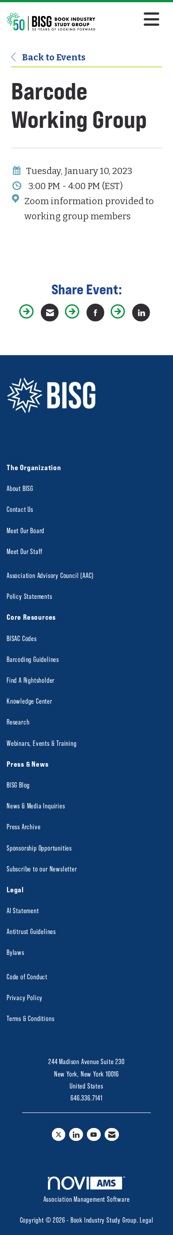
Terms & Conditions (30, 1018)
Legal (146, 1219)
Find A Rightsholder (31, 680)
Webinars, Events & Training (42, 743)
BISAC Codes (22, 638)
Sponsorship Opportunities (39, 847)
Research (18, 721)
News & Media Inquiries (36, 805)
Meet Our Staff (25, 551)
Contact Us (20, 509)
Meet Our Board (25, 530)
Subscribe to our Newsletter (42, 868)
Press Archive (23, 826)
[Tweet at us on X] (59, 1134)
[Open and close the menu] (130, 20)
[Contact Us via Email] (112, 1134)
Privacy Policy (25, 997)
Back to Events (53, 57)
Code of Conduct (27, 976)
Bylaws (15, 952)
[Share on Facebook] (95, 312)
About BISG (20, 488)
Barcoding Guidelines (33, 659)
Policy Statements (29, 596)
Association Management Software (86, 1199)
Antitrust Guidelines (31, 931)
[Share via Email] (50, 312)
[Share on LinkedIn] (141, 312)
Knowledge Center (29, 701)
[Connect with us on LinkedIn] (76, 1134)
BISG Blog (18, 784)
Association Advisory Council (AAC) (50, 575)
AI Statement (23, 910)
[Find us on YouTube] (94, 1134)
